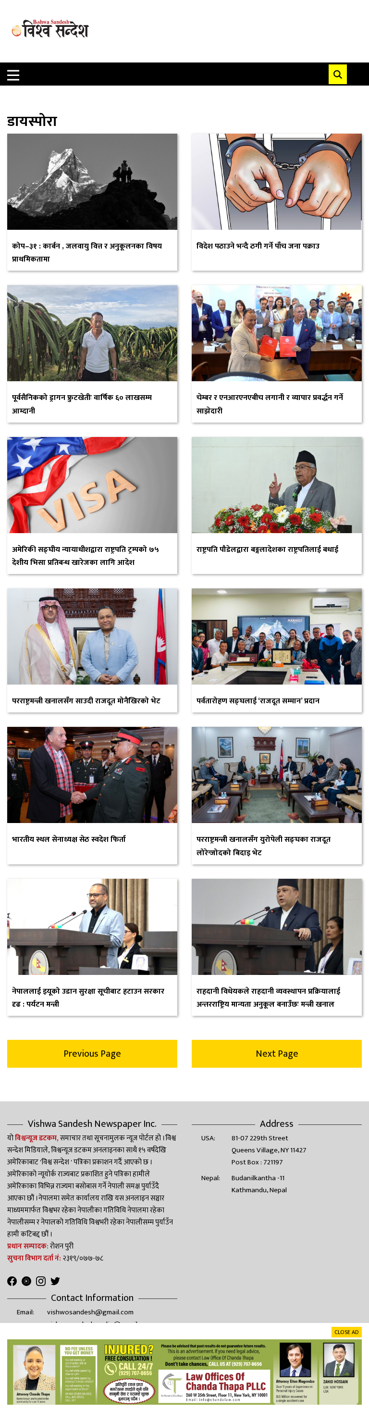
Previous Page (92, 1054)
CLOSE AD (346, 1332)
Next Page (277, 1054)
